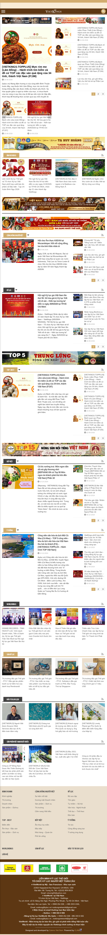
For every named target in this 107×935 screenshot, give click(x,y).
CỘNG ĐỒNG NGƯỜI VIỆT (45, 792)
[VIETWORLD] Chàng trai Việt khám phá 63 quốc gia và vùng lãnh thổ (40, 726)
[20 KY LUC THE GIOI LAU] (53, 223)
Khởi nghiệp (7, 796)
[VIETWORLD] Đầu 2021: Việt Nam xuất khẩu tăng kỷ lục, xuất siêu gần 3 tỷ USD (66, 754)
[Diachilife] (80, 868)
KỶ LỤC (70, 792)
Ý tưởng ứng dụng (75, 832)
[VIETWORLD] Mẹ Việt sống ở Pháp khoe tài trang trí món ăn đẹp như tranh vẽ (93, 489)
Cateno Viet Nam (56, 930)
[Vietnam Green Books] (45, 868)
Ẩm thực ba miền (42, 825)
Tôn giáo (71, 800)
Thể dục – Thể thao (76, 811)
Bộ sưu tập (72, 796)
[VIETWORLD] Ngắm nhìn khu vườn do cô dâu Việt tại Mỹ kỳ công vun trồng (93, 181)
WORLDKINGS (7, 849)
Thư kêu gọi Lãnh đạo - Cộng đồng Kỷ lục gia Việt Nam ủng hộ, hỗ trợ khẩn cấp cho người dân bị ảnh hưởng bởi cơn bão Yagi (94, 558)
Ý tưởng (10, 530)
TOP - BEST (7, 820)
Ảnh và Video (11, 155)
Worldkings (11, 604)
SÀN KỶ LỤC (39, 849)
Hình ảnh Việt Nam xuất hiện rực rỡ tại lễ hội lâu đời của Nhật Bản (94, 269)
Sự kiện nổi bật (41, 796)
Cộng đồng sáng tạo (76, 829)
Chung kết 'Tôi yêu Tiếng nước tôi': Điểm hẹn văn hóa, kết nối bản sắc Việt (94, 243)
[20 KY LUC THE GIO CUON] (53, 449)
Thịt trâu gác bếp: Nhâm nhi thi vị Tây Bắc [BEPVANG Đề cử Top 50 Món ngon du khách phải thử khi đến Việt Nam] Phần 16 (94, 506)
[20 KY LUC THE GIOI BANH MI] (53, 358)
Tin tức (70, 825)
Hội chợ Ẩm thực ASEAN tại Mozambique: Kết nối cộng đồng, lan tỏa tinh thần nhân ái (53, 243)
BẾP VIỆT (38, 820)
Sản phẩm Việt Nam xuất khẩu (18, 742)
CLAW (77, 930)
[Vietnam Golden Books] (10, 868)
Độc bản (71, 815)
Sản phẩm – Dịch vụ (43, 804)
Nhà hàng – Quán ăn (43, 832)
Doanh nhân (7, 804)
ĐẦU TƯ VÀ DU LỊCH (75, 849)
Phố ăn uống (40, 836)
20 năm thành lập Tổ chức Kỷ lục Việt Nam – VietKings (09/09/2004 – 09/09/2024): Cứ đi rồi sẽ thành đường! (94, 576)
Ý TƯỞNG (71, 820)
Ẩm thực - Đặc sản (9, 829)
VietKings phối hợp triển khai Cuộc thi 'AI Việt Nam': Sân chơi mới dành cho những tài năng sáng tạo (94, 540)
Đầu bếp (38, 829)
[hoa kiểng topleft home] (80, 20)
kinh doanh (7, 792)
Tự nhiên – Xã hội (75, 804)
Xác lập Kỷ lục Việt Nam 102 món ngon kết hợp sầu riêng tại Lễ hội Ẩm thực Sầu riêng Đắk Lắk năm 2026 (94, 333)
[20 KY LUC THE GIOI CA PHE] (53, 204)
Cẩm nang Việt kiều (43, 811)
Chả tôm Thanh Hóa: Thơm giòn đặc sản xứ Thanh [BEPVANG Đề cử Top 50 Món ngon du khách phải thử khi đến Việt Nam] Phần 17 (94, 472)
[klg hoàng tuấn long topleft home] (27, 20)
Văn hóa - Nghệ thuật (77, 807)
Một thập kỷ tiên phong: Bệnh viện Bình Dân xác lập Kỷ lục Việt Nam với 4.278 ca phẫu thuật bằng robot (94, 299)
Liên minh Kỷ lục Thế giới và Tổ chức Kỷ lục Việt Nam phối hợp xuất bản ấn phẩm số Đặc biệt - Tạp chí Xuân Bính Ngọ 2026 (13, 184)
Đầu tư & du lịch (13, 699)
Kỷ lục (9, 290)
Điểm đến (6, 825)
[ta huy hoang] (53, 143)
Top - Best (10, 370)
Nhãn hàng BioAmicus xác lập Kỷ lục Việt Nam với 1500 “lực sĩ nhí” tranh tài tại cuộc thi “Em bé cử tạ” (94, 316)
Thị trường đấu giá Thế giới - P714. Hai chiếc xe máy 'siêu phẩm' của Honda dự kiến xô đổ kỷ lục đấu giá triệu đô (40, 683)
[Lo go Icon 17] (62, 868)
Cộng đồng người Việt (15, 235)
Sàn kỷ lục (10, 654)
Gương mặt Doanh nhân (45, 800)
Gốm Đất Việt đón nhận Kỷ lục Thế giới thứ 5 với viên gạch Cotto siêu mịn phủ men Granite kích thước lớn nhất (40, 633)
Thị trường (6, 800)
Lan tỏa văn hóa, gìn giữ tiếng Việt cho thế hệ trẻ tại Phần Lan (91, 80)
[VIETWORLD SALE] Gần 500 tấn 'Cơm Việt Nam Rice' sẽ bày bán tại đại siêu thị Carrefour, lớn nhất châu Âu (40, 771)
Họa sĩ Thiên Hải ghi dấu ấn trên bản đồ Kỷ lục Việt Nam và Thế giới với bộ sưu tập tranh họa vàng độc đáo (66, 633)
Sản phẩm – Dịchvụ (10, 807)
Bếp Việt (10, 462)
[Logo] (27, 868)
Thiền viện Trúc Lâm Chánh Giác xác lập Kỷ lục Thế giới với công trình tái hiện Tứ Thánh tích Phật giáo (93, 633)
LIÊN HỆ (5, 854)
